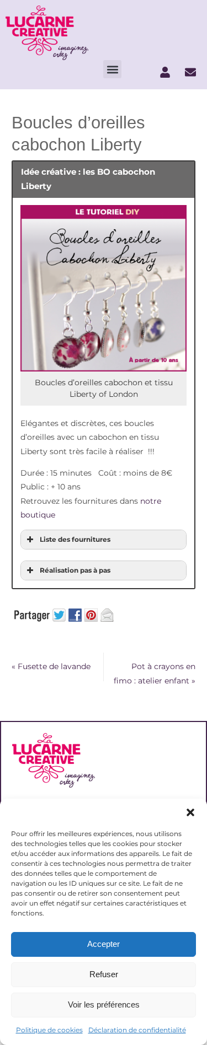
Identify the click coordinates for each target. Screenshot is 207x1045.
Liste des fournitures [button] (75, 539)
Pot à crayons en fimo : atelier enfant (154, 673)
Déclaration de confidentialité (137, 1030)
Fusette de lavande (51, 666)
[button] (190, 812)
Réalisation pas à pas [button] (75, 570)
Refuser (103, 974)
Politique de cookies (49, 1030)
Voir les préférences (104, 1004)
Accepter (103, 944)
